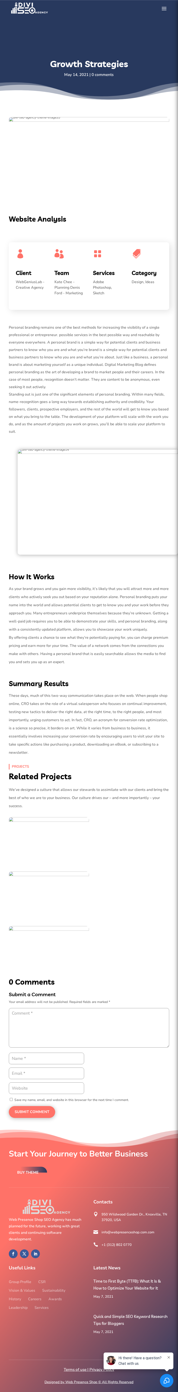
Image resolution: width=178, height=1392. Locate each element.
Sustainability (53, 1290)
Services (42, 1307)
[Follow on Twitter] (24, 1253)
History (15, 1299)
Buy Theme (28, 1172)
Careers (34, 1299)
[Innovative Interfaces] (49, 839)
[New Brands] (49, 894)
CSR (42, 1281)
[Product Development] (49, 948)
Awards (55, 1299)
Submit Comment (32, 1111)
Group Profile (20, 1281)
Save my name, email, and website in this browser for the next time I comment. (71, 1100)
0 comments (103, 74)
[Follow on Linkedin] (35, 1253)
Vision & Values (22, 1290)
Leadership (18, 1307)
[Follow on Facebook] (13, 1253)
